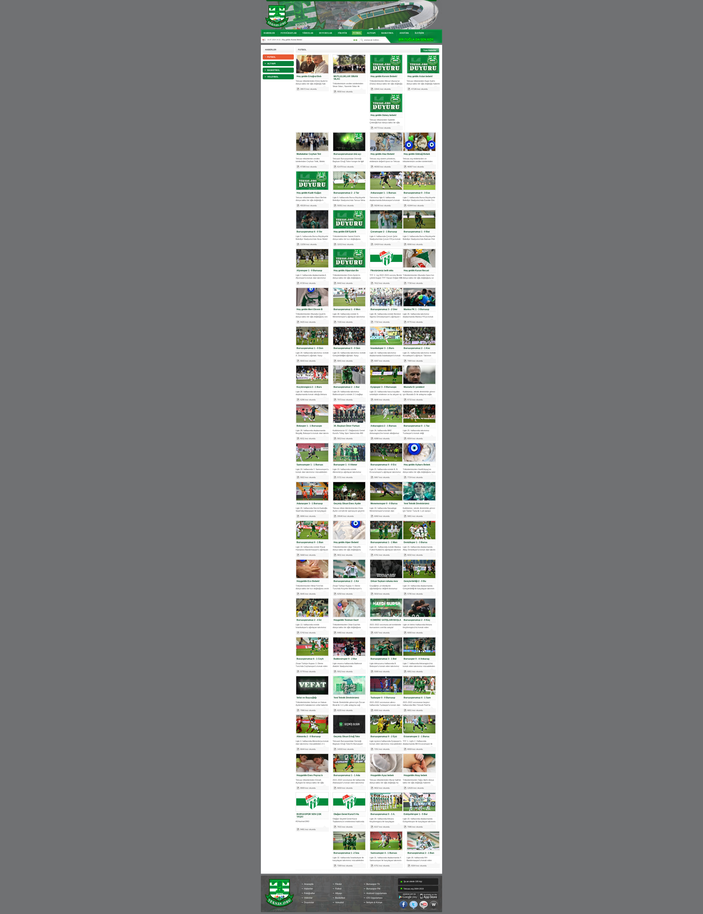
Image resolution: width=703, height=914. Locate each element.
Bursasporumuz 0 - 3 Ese (417, 193)
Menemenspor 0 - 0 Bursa (384, 503)
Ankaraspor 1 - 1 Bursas (383, 193)
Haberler (308, 888)
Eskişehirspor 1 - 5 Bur (416, 814)
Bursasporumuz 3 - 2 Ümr (384, 309)
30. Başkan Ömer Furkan (347, 426)
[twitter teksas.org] (413, 905)
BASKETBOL (387, 33)
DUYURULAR (325, 33)
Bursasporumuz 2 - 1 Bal (346, 387)
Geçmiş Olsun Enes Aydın (347, 503)
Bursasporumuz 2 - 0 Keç (417, 620)
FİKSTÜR (342, 33)
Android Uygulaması (376, 893)
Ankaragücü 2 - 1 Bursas (384, 426)
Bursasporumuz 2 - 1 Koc (417, 348)
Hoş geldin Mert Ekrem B (310, 309)
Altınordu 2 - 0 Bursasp (309, 736)
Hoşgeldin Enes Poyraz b (310, 775)
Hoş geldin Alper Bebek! (346, 542)
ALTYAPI (371, 33)
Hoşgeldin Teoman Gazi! (346, 620)
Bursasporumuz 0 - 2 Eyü (384, 736)
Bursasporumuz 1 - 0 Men (347, 309)
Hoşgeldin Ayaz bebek (382, 775)
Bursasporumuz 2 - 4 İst (309, 620)
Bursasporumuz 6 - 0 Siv (309, 231)
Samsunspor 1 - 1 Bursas (310, 464)
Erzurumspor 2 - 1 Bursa (416, 736)
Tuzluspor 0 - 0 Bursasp (383, 697)
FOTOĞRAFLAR (289, 33)
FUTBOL (357, 33)
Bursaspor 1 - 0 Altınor (345, 464)
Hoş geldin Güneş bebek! (384, 115)
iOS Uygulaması (374, 898)
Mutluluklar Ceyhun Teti (309, 154)
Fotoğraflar (309, 893)
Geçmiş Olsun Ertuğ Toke (347, 736)
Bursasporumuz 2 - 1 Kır (346, 581)
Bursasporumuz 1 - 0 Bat (417, 231)
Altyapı (338, 893)
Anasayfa (308, 884)
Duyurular (309, 902)
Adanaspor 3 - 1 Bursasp (310, 503)
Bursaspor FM (373, 888)
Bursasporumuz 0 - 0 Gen (347, 348)
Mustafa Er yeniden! (414, 387)
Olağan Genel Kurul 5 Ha (346, 814)
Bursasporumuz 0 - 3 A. (383, 814)
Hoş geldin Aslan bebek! (420, 76)
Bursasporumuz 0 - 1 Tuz (416, 426)
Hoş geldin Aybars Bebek (417, 464)
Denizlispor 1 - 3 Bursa (415, 542)
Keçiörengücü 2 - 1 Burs (309, 387)
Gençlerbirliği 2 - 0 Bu (415, 581)
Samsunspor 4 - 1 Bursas (384, 853)
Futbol (338, 888)
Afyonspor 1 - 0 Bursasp (309, 270)
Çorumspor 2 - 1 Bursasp (384, 231)
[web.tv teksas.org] (433, 905)
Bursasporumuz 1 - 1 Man (384, 542)
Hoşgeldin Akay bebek (415, 775)
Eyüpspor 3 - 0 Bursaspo (383, 387)
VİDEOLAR (307, 33)
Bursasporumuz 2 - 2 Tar (346, 193)
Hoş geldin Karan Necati (416, 270)
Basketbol (340, 898)
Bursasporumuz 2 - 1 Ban (421, 853)
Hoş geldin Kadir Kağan (309, 193)
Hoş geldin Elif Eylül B (345, 231)
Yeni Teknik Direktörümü (416, 503)
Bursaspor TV (373, 884)
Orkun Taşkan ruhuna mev (384, 581)
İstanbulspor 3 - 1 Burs (382, 348)
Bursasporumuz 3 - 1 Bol (383, 659)
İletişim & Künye (374, 902)
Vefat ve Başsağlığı (307, 697)
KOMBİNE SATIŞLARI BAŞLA (386, 620)
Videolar (308, 898)
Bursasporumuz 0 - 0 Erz (383, 464)
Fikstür (338, 884)
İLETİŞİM (419, 33)
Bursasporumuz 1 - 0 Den (310, 348)
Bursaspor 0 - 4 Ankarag (416, 659)
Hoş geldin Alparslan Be (346, 270)
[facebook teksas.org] (403, 905)
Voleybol (339, 902)
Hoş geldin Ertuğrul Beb (309, 76)
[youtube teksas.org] (423, 905)
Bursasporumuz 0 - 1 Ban (310, 542)
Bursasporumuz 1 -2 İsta (346, 853)
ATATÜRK (404, 33)
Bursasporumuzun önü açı (347, 154)
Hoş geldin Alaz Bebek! (383, 154)
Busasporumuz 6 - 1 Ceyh (310, 659)
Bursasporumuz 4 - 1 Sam (417, 697)
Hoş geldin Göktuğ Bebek (417, 154)
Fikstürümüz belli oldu (382, 270)
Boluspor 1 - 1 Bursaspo (309, 426)
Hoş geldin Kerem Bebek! (384, 76)
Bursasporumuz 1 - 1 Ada (347, 775)
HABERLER (269, 33)
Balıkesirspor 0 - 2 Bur (345, 659)
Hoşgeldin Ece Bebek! (308, 581)
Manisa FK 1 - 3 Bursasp (416, 309)
